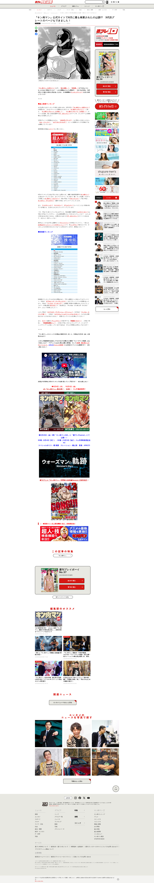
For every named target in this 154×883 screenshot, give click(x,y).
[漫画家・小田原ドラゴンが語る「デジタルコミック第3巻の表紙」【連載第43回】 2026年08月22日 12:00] (77, 762)
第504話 (52, 305)
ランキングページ (76, 92)
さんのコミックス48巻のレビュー (51, 225)
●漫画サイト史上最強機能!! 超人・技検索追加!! (59, 524)
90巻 (68, 389)
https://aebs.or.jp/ (54, 805)
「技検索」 (74, 88)
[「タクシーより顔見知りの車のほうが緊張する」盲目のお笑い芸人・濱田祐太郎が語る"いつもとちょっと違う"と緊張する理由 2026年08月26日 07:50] (48, 733)
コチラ (51, 129)
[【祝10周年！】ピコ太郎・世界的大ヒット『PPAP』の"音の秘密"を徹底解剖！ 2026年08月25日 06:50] (48, 762)
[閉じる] (118, 879)
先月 (43, 321)
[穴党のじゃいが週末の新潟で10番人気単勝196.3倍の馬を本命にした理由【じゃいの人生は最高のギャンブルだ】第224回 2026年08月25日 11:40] (77, 733)
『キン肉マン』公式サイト (46, 88)
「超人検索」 (64, 88)
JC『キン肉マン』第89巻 (52, 389)
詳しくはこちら (39, 881)
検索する (103, 2)
